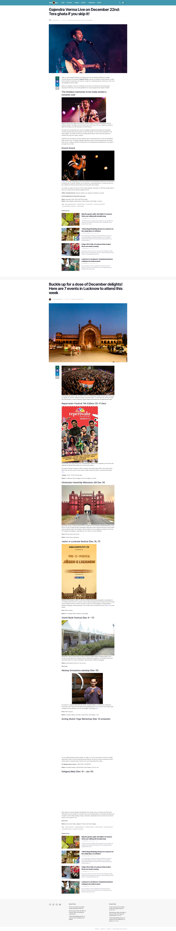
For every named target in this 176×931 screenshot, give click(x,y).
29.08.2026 (92, 218)
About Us (97, 928)
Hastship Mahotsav (79, 827)
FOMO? (64, 181)
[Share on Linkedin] (57, 84)
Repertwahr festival (67, 829)
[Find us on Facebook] (50, 904)
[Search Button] (119, 2)
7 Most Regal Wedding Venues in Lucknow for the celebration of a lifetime (77, 918)
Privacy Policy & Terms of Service (120, 928)
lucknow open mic (108, 827)
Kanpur (83, 2)
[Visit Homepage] (53, 2)
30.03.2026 (64, 20)
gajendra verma (81, 204)
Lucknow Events (88, 20)
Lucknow (69, 2)
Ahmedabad (91, 2)
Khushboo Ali (56, 20)
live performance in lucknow (69, 206)
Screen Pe (103, 928)
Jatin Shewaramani (57, 299)
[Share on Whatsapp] (57, 78)
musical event (80, 206)
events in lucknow (69, 827)
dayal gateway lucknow (70, 204)
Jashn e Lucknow (90, 827)
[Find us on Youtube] (60, 904)
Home (62, 2)
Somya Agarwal (86, 233)
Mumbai (77, 2)
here (63, 472)
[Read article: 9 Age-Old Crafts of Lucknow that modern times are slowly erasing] (70, 249)
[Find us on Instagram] (56, 904)
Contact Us (108, 928)
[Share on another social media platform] (57, 88)
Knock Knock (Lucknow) (74, 20)
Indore (99, 2)
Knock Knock (89, 204)
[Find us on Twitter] (53, 904)
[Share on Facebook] (57, 81)
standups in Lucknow (78, 829)
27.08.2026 (92, 248)
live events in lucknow (99, 204)
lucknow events (99, 827)
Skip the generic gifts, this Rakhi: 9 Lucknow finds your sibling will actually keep (77, 912)
